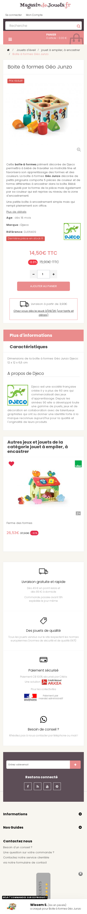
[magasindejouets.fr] (43, 5)
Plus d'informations (31, 335)
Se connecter (13, 15)
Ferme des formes (19, 523)
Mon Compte (34, 15)
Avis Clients (40, 893)
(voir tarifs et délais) (44, 313)
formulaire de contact (31, 863)
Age (9, 218)
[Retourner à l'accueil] (8, 50)
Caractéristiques (29, 347)
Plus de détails (16, 212)
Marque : (13, 225)
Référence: (14, 232)
